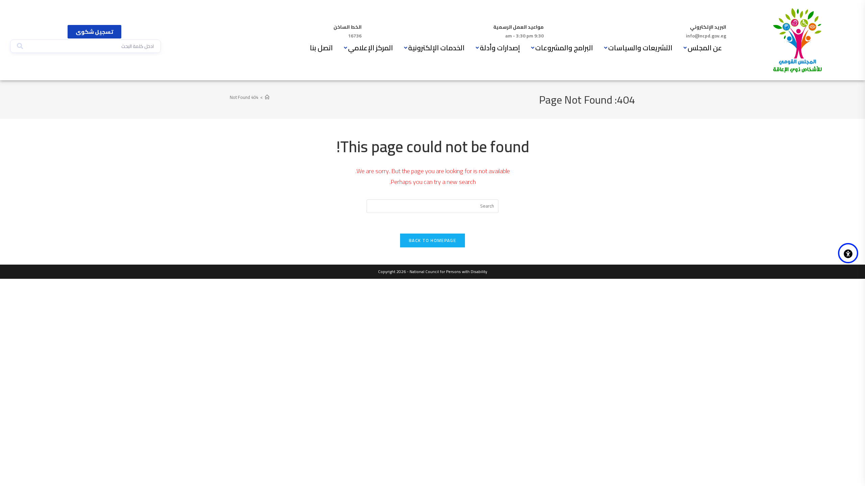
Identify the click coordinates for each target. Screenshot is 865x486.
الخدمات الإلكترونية (436, 47)
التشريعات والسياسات (640, 47)
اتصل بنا (321, 47)
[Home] (267, 97)
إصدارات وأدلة (500, 47)
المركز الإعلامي (370, 47)
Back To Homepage (432, 240)
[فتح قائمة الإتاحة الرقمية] (848, 253)
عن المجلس (705, 47)
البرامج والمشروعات (564, 47)
